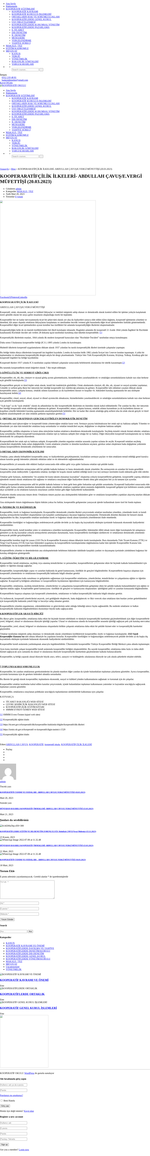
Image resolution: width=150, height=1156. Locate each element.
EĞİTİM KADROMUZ (17, 48)
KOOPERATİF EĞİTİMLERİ (20, 9)
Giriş (10, 82)
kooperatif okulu (52, 744)
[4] (19, 393)
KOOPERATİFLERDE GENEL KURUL (31, 19)
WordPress (29, 1073)
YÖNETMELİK (19, 59)
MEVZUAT (11, 51)
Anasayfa (4, 169)
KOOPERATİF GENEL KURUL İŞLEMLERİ (28, 1007)
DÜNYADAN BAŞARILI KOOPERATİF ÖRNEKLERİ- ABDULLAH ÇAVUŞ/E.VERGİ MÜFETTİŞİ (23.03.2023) (46, 809)
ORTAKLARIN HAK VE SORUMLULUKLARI (36, 17)
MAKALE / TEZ (14, 45)
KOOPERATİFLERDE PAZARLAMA (31, 27)
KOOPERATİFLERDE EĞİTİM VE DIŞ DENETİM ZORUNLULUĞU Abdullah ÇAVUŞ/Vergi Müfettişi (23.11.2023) (48, 831)
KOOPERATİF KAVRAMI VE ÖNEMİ (25, 945)
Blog (13, 169)
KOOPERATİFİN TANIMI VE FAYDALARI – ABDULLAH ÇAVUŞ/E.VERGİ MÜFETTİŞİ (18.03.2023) (43, 860)
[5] (64, 413)
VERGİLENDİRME (21, 40)
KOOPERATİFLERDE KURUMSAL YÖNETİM (35, 24)
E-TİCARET (18, 30)
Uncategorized (12, 966)
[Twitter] (7, 757)
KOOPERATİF (36, 744)
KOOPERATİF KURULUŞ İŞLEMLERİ (31, 14)
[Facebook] (7, 752)
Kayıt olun (29, 1111)
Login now (24, 1149)
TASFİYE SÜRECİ (21, 43)
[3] (25, 380)
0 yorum (19, 196)
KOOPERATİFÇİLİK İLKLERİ (76, 744)
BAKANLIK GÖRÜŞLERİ (25, 61)
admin (18, 188)
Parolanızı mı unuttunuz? (11, 1095)
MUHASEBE (18, 38)
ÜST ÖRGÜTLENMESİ (23, 22)
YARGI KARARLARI (23, 64)
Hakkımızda (11, 6)
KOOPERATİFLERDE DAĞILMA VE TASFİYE (30, 948)
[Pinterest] (7, 760)
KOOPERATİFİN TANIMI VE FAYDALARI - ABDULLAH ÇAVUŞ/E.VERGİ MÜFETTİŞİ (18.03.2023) (42, 792)
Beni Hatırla (9, 1100)
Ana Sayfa (11, 3)
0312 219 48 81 (9, 77)
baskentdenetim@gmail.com (15, 80)
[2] (123, 362)
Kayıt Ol (4, 82)
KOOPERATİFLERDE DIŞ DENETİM (25, 953)
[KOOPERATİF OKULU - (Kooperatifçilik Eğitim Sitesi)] (13, 85)
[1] (100, 332)
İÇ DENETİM (18, 35)
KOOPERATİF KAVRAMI (25, 11)
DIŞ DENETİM (19, 32)
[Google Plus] (7, 754)
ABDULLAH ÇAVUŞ (17, 744)
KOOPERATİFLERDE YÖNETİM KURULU (28, 959)
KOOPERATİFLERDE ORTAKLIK (22, 994)
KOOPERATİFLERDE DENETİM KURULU (28, 951)
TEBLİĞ (16, 56)
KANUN (16, 53)
